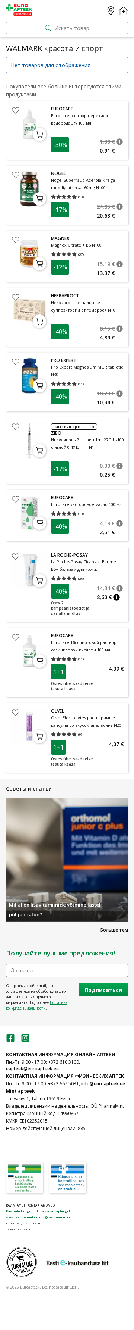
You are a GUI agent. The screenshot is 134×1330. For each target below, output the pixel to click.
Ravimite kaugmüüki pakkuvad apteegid (38, 1211)
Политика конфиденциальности (36, 1005)
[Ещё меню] (123, 10)
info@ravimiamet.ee (55, 1217)
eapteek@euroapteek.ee (32, 1068)
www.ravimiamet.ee (22, 1217)
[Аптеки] (111, 10)
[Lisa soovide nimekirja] (15, 110)
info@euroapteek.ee (103, 1083)
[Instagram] (25, 1040)
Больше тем (114, 930)
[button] (119, 141)
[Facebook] (10, 1040)
